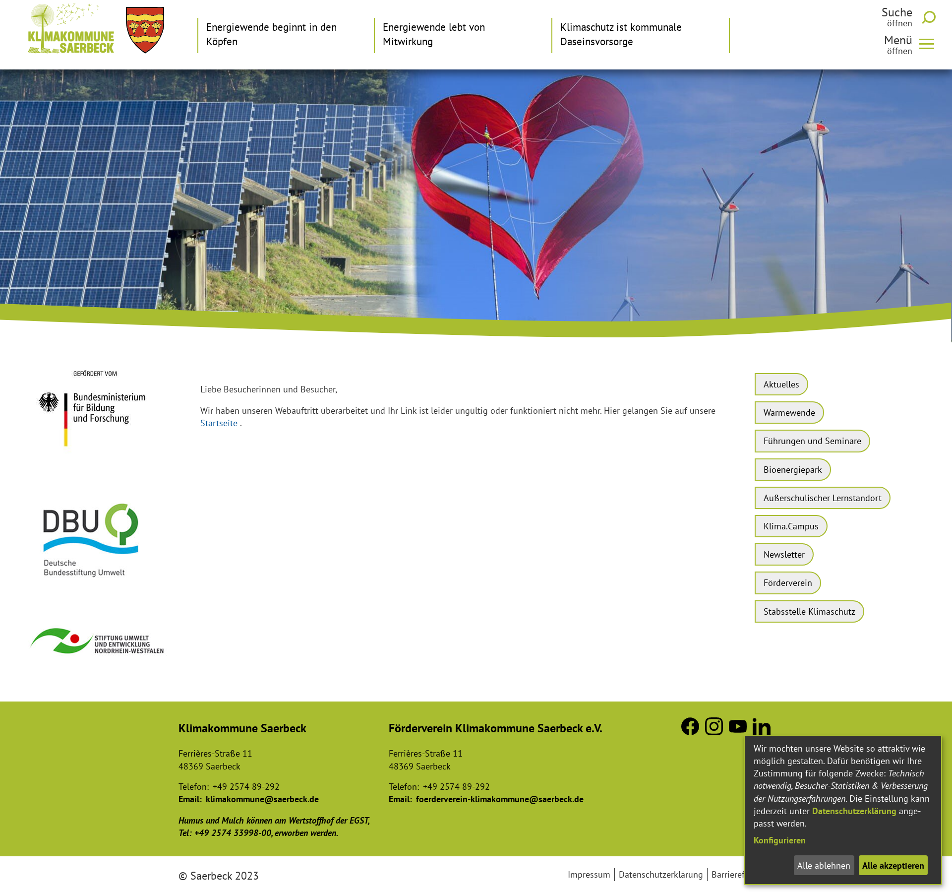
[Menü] (930, 43)
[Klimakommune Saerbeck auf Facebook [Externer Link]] (690, 732)
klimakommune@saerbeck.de (262, 799)
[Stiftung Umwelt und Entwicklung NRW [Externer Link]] (98, 663)
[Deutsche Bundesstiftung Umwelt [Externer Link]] (98, 586)
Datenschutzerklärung (854, 811)
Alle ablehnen (823, 865)
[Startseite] (71, 28)
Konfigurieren (780, 840)
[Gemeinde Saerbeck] (145, 30)
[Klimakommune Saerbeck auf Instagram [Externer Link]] (714, 732)
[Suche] (930, 17)
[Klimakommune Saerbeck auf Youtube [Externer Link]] (738, 732)
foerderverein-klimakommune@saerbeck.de (500, 799)
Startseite (219, 423)
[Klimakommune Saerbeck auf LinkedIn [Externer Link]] (762, 732)
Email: (190, 799)
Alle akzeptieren (893, 865)
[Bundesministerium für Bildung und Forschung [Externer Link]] (98, 460)
